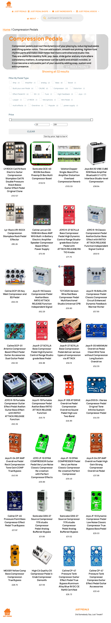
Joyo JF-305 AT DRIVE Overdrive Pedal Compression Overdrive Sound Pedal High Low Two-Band (69, 408)
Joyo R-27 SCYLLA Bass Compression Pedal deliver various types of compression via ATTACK (69, 352)
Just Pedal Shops (39, 11)
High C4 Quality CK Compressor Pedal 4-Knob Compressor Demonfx (42, 575)
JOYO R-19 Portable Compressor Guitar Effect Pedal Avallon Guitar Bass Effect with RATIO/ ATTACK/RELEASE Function (14, 410)
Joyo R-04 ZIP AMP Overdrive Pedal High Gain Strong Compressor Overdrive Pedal (96, 464)
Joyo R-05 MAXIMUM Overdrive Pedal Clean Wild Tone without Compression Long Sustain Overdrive (96, 353)
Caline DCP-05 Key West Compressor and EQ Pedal (15, 294)
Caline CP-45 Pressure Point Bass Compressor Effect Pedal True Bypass (14, 520)
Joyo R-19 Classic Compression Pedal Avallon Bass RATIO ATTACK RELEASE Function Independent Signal (41, 298)
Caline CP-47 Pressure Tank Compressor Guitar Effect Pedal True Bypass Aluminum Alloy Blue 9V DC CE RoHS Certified (69, 580)
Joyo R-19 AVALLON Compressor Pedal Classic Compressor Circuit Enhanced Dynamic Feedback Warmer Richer (96, 298)
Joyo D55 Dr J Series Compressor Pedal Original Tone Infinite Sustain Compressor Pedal (96, 406)
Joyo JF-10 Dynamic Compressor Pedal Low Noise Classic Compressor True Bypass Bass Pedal (96, 522)
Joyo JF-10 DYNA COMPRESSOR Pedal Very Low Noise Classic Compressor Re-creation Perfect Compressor (69, 465)
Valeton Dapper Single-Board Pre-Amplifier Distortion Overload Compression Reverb (69, 175)
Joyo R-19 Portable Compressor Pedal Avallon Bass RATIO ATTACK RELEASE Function (42, 406)
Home (6, 29)
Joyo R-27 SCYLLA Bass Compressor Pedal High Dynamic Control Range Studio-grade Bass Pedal (42, 352)
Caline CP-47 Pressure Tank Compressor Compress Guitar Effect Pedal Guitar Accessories (96, 578)
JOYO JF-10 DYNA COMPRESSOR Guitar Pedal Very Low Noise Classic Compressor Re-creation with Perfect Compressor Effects (41, 467)
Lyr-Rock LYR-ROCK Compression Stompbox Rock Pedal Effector (14, 234)
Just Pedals (20, 11)
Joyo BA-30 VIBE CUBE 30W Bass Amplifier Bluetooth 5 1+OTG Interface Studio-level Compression (96, 175)
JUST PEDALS (82, 609)
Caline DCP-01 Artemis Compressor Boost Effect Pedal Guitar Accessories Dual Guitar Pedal (15, 352)
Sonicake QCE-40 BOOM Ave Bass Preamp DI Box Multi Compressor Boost (42, 173)
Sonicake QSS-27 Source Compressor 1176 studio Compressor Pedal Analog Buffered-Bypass (42, 523)
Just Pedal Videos (88, 11)
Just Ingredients (63, 11)
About (33, 18)
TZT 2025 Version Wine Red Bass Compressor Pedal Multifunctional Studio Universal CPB (69, 297)
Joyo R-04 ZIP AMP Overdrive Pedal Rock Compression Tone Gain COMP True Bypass (15, 464)
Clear (31, 131)
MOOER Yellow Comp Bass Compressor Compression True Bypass (15, 575)
